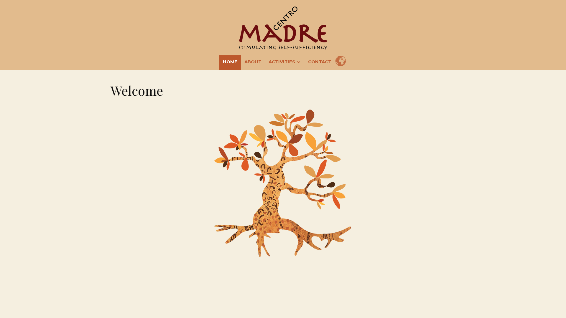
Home (230, 61)
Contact (319, 61)
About (252, 61)
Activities (282, 61)
